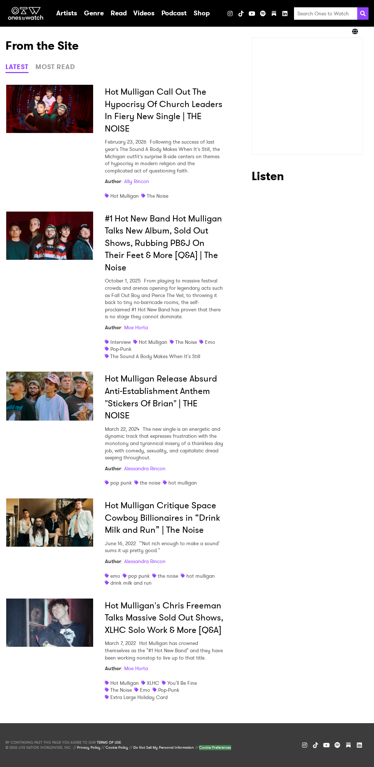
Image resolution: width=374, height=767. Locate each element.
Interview (120, 342)
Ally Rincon (136, 181)
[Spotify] (262, 13)
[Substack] (273, 13)
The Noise (157, 196)
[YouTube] (252, 13)
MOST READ (55, 67)
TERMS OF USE (109, 742)
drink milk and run (131, 582)
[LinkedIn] (284, 13)
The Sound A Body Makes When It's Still (155, 356)
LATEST (16, 67)
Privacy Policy (88, 747)
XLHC (153, 683)
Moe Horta (136, 327)
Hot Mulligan (124, 196)
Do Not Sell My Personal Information (163, 747)
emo (115, 576)
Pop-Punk (120, 349)
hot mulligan (182, 482)
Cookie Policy (117, 747)
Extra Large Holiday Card (139, 697)
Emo (210, 342)
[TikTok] (241, 13)
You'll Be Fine (182, 683)
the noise (150, 482)
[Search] (363, 13)
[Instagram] (230, 13)
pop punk (121, 482)
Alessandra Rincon (144, 468)
